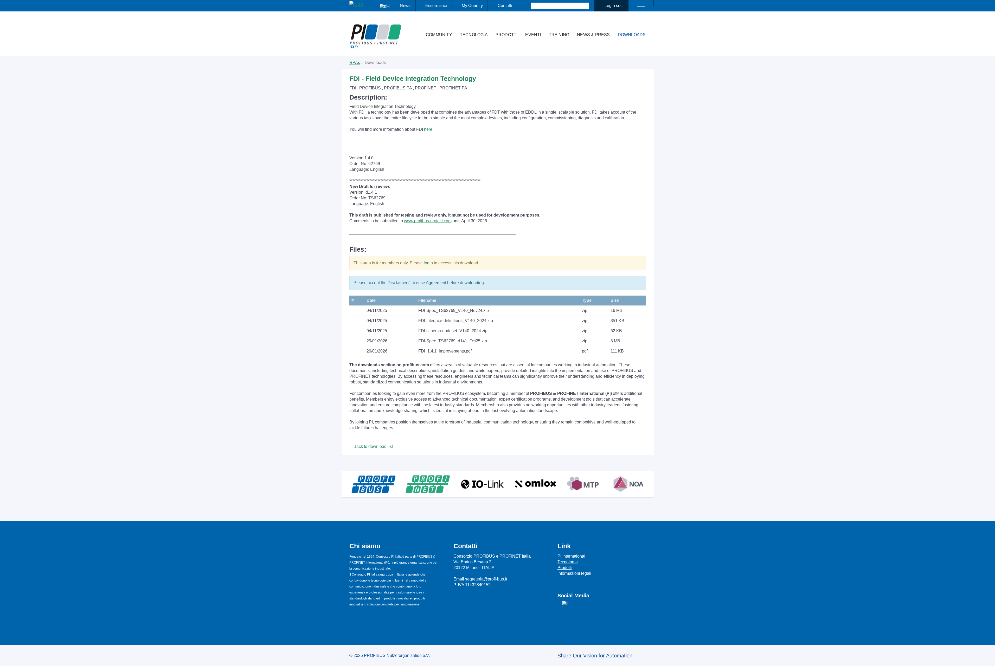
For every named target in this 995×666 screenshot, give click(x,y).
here (428, 129)
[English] (641, 3)
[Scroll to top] (988, 658)
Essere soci (436, 5)
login (429, 263)
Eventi (533, 34)
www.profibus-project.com (428, 221)
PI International (571, 556)
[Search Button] (526, 6)
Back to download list (372, 446)
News (405, 5)
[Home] (416, 24)
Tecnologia (474, 34)
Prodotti (507, 34)
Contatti (505, 5)
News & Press (593, 34)
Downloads (632, 34)
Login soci (614, 5)
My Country (472, 5)
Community (439, 34)
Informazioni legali (574, 573)
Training (559, 34)
